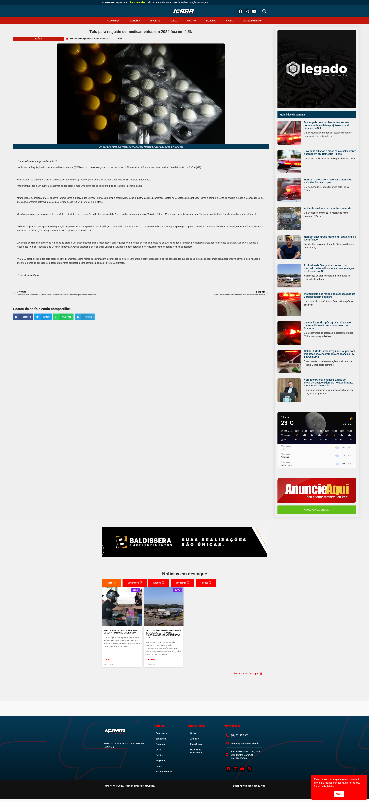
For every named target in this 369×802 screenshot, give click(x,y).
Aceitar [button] (339, 794)
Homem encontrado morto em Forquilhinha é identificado (330, 238)
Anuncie (194, 738)
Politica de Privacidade (196, 751)
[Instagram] (247, 11)
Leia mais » (108, 659)
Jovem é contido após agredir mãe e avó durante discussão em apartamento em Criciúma (327, 325)
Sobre (193, 733)
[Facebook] (240, 11)
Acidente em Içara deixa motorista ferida (327, 208)
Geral (174, 21)
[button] (264, 11)
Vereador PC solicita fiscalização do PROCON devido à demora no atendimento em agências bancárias (328, 382)
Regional (211, 21)
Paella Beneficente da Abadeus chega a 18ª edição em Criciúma (120, 631)
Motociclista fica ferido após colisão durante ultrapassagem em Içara (329, 295)
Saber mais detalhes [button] (324, 786)
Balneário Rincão (252, 21)
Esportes (155, 21)
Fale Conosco (197, 744)
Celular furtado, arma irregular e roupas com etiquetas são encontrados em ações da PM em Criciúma (329, 354)
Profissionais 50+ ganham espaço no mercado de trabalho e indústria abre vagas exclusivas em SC (329, 268)
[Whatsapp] (249, 769)
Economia (134, 21)
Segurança (113, 21)
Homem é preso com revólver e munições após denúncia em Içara (328, 181)
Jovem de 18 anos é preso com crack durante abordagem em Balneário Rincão (330, 152)
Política (191, 21)
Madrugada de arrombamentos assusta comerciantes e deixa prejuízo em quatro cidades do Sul (327, 125)
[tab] (111, 583)
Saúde (229, 21)
